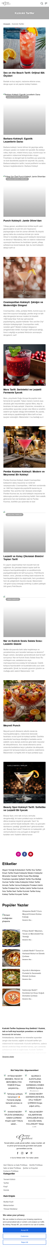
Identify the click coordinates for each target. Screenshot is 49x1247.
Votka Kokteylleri (22, 882)
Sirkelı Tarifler (34, 882)
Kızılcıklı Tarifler (29, 891)
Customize (24, 1236)
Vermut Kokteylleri (22, 885)
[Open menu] (46, 3)
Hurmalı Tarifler (8, 882)
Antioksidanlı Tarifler (23, 870)
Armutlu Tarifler (8, 885)
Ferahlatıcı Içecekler (10, 879)
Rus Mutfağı (36, 879)
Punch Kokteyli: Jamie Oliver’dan (22, 220)
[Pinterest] (30, 854)
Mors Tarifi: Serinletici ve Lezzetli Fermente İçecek (22, 391)
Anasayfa (6, 24)
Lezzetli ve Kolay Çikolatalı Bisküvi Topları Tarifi (23, 557)
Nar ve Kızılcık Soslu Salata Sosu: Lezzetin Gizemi (22, 642)
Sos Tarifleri (36, 870)
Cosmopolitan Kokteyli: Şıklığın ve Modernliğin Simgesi (23, 303)
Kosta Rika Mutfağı (31, 876)
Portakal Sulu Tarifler (16, 888)
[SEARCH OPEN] (42, 3)
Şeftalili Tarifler (25, 879)
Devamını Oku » (8, 90)
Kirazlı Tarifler (7, 873)
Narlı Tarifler (17, 891)
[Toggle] (8, 1056)
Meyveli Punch (11, 725)
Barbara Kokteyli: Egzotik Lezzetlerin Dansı (18, 140)
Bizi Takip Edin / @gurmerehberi (24, 1070)
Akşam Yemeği (8, 870)
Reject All (24, 1242)
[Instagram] (18, 854)
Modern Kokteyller (35, 873)
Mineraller (6, 876)
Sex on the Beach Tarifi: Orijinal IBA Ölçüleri (24, 74)
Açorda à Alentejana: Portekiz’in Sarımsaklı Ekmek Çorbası (31, 973)
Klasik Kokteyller (20, 873)
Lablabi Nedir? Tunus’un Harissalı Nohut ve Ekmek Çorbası (33, 953)
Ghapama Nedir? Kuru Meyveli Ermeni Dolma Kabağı (32, 914)
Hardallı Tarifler (17, 876)
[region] (24, 1229)
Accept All (24, 1230)
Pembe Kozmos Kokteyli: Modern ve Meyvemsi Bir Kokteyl (24, 473)
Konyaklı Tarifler (21, 894)
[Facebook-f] (24, 854)
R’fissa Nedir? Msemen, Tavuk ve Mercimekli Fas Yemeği (32, 934)
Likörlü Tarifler (31, 888)
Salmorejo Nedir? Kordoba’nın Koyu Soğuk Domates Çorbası (33, 993)
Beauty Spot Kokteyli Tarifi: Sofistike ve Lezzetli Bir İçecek (24, 808)
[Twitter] (27, 1153)
